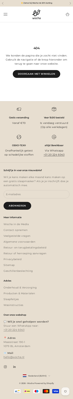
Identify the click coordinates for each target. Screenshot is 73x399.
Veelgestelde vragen (17, 235)
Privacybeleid (12, 259)
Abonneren (17, 205)
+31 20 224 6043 (54, 154)
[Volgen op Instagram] (5, 367)
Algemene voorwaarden (19, 241)
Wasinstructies (13, 305)
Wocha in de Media (16, 224)
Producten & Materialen (19, 293)
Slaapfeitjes (11, 299)
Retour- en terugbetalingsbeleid (25, 247)
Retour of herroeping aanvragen (25, 253)
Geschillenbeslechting (18, 270)
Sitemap (9, 265)
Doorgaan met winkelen (36, 73)
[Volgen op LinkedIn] (14, 367)
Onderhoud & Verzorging (20, 287)
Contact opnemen (15, 230)
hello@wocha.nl (14, 357)
